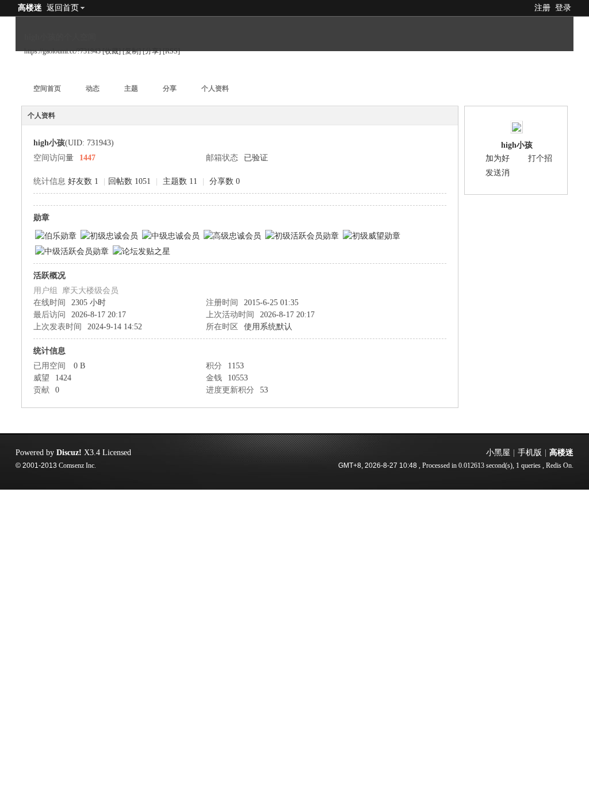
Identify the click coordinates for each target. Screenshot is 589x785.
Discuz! (69, 452)
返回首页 (63, 7)
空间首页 (47, 88)
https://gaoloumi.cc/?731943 (62, 51)
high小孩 (517, 145)
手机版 (530, 452)
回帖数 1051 (129, 181)
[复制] (132, 51)
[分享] (152, 51)
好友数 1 (83, 181)
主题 (131, 88)
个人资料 (215, 88)
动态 (93, 88)
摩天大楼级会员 (90, 290)
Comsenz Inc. (77, 466)
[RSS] (171, 51)
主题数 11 (180, 181)
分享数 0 (224, 181)
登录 (563, 7)
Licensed (116, 452)
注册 (542, 7)
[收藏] (111, 51)
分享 (170, 88)
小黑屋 (498, 452)
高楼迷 (30, 7)
